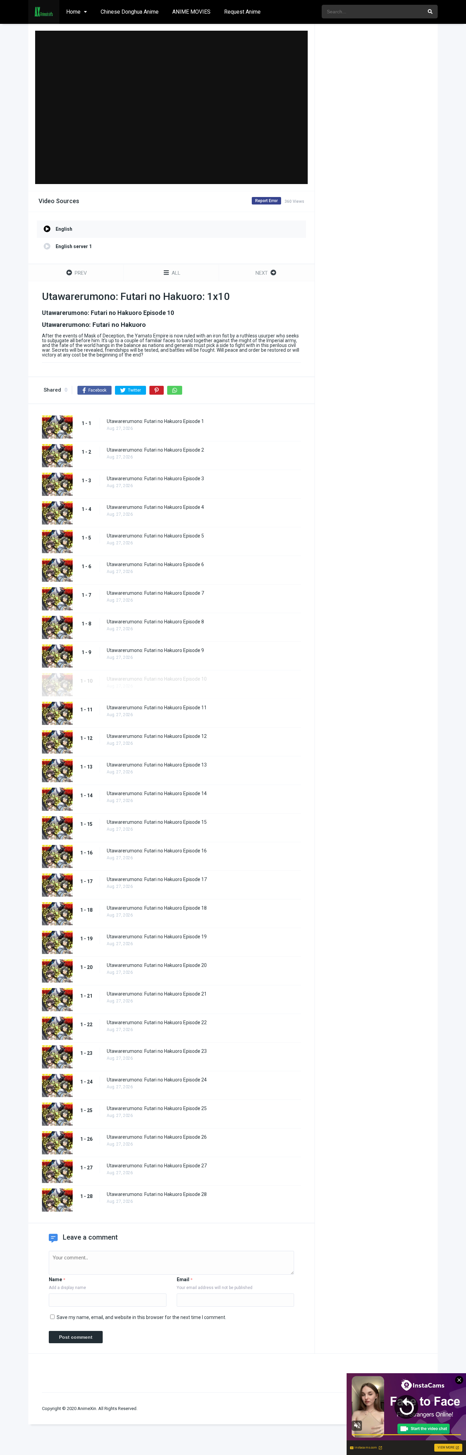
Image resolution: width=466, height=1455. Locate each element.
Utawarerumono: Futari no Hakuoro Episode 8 (155, 621)
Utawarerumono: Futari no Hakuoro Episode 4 (155, 507)
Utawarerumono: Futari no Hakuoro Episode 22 (157, 1022)
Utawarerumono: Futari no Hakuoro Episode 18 (157, 908)
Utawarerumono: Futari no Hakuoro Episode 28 (157, 1194)
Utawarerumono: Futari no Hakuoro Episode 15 (157, 822)
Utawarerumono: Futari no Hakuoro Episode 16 (157, 850)
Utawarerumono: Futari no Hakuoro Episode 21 (157, 994)
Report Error (266, 200)
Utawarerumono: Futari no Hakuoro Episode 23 (157, 1051)
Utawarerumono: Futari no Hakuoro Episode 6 (155, 564)
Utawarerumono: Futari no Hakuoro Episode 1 (155, 421)
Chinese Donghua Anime (130, 12)
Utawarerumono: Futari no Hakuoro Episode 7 (155, 593)
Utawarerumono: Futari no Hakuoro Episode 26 (157, 1137)
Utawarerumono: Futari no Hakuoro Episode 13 (157, 765)
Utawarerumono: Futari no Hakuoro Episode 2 (155, 450)
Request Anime (242, 12)
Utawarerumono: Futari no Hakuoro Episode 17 (157, 879)
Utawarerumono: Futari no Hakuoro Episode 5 (155, 536)
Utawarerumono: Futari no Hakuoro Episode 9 (155, 650)
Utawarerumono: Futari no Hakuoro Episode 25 (157, 1108)
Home (73, 12)
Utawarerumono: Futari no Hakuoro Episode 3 (155, 478)
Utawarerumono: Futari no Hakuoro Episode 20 (157, 965)
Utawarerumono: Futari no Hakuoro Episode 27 (157, 1165)
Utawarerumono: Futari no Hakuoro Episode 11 (157, 707)
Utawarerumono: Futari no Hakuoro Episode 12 (157, 736)
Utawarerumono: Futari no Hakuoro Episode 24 (157, 1079)
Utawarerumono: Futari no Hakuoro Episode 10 (157, 679)
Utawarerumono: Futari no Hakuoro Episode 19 (157, 936)
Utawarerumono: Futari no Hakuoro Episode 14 (157, 793)
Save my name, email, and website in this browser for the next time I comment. (141, 1317)
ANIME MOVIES (191, 12)
